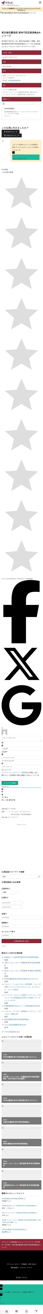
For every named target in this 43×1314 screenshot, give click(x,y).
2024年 (5, 1074)
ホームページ (6, 770)
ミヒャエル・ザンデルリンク (20, 812)
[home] (6, 1311)
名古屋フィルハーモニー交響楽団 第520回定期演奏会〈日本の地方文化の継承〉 (21, 1078)
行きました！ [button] (11, 132)
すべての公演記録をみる (11, 1032)
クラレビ (24, 1277)
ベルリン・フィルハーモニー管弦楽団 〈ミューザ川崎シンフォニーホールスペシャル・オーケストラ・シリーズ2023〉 (22, 987)
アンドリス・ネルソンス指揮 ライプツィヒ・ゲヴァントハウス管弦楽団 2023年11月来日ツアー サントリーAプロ (22, 997)
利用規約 (24, 772)
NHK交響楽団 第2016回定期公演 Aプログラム (20, 1100)
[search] (38, 876)
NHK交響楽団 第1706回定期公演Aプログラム (20, 1057)
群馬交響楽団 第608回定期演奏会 (15, 1144)
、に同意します (20, 772)
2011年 (5, 1054)
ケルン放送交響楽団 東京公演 (15, 1025)
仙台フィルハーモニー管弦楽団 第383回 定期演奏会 (21, 1164)
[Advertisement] (21, 846)
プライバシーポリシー (11, 772)
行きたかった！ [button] (13, 135)
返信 (3, 1303)
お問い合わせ (32, 1264)
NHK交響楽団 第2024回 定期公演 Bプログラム (21, 979)
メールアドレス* (8, 761)
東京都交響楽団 (13, 80)
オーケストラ (14, 817)
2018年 (13, 809)
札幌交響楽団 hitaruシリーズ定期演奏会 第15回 (22, 1006)
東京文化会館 (15, 814)
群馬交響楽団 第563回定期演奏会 (16, 1019)
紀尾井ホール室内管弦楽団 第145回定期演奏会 (21, 957)
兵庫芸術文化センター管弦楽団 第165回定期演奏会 (21, 1186)
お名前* (5, 752)
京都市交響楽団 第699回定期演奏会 (16, 1122)
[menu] (40, 2)
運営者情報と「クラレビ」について (21, 1267)
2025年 (5, 1120)
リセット (4, 946)
